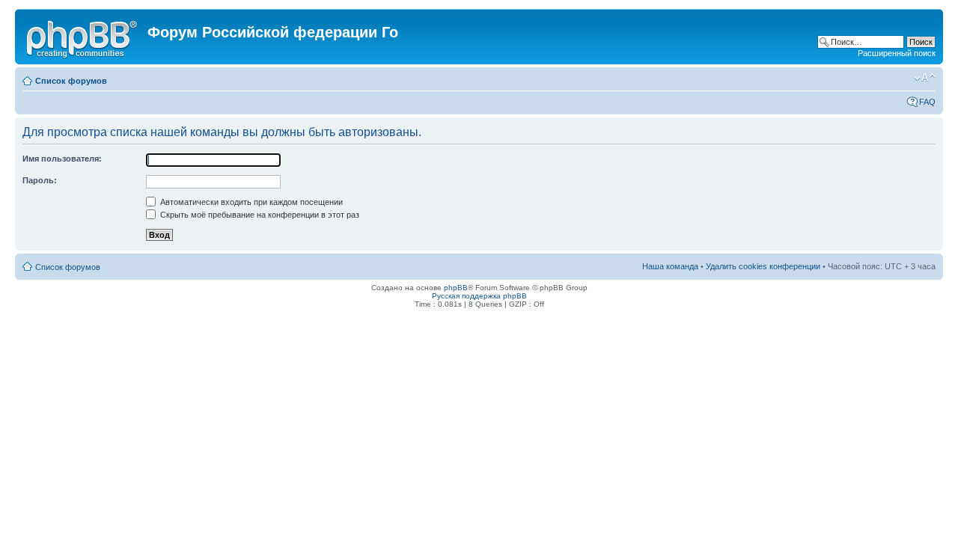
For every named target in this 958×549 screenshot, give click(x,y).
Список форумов (71, 80)
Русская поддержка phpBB (479, 296)
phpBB (456, 287)
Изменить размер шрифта (925, 78)
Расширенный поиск (897, 53)
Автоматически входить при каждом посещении (250, 201)
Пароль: (39, 180)
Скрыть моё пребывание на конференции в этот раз (258, 214)
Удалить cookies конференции (763, 266)
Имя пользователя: (62, 158)
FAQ (927, 101)
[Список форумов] (83, 37)
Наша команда (670, 266)
